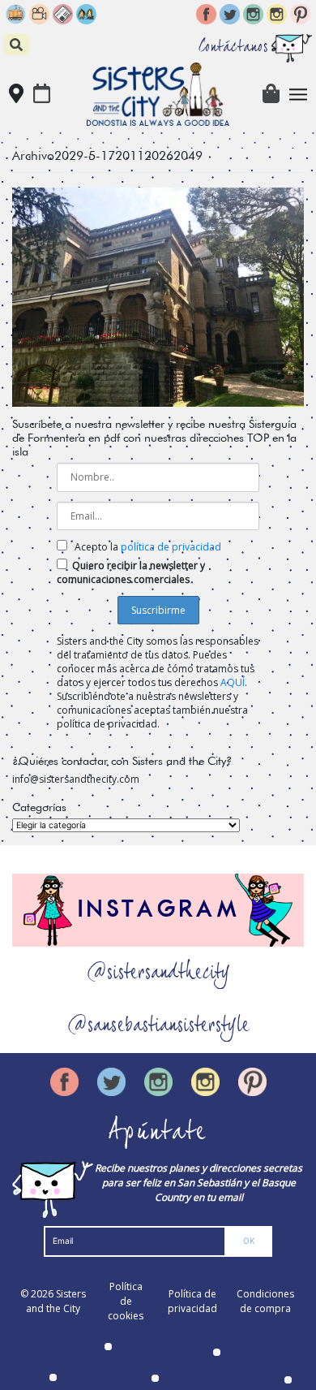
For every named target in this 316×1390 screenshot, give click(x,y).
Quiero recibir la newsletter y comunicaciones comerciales (131, 572)
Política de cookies (125, 1301)
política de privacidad (171, 547)
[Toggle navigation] (298, 94)
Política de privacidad (192, 1301)
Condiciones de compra (265, 1301)
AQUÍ (232, 682)
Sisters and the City (56, 1301)
